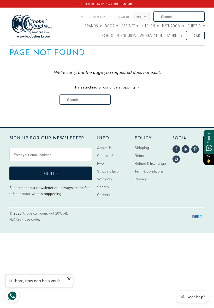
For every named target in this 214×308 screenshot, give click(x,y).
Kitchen (150, 26)
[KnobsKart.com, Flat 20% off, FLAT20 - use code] (31, 26)
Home (80, 16)
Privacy (141, 179)
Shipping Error (108, 171)
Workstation (152, 35)
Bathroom (173, 26)
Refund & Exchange (150, 163)
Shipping (142, 148)
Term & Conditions (149, 171)
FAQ (112, 16)
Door (111, 26)
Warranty (104, 179)
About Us (104, 148)
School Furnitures (119, 35)
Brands (93, 26)
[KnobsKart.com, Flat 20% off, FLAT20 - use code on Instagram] (177, 159)
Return (140, 155)
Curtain (196, 26)
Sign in (123, 16)
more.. (174, 35)
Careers (103, 195)
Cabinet (129, 26)
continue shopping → (121, 87)
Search (103, 187)
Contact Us (97, 16)
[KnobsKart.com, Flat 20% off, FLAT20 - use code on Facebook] (177, 149)
